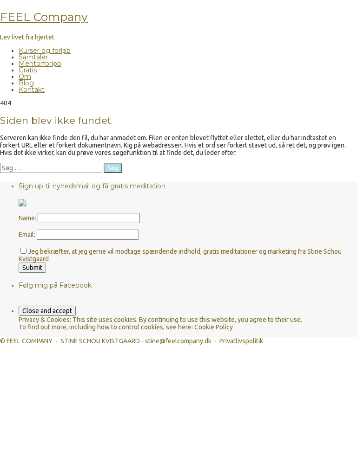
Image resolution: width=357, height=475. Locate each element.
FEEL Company (44, 17)
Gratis (28, 70)
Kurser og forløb (45, 50)
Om (25, 76)
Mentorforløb (40, 63)
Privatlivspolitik (241, 341)
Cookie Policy (213, 327)
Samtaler (33, 57)
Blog (26, 83)
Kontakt (32, 89)
